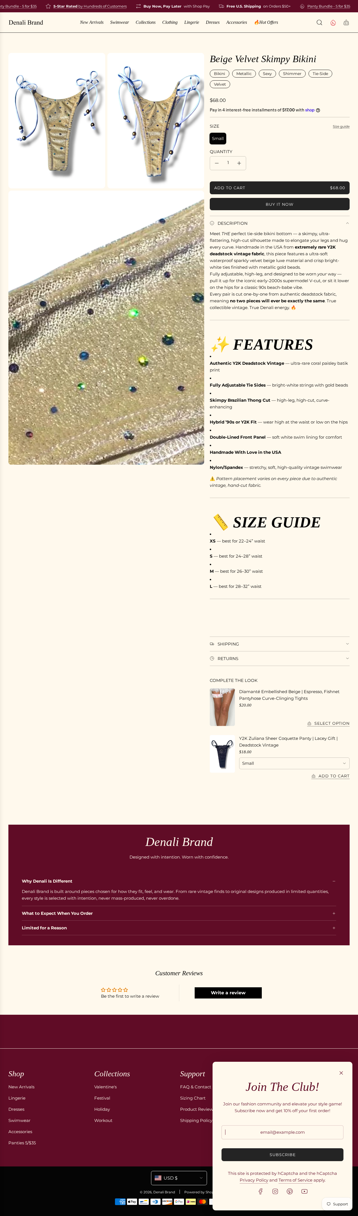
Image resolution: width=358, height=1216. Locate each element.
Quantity (221, 151)
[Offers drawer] (333, 22)
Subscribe (283, 1154)
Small (218, 138)
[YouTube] (304, 1191)
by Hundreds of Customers (78, 6)
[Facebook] (260, 1191)
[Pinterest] (289, 1191)
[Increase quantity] (239, 163)
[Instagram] (275, 1191)
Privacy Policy (254, 1180)
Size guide (341, 126)
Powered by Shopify (201, 1192)
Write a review (228, 992)
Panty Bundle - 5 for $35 (317, 6)
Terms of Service (295, 1180)
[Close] (341, 1073)
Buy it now (280, 204)
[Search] (319, 22)
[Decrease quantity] (216, 163)
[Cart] (346, 22)
